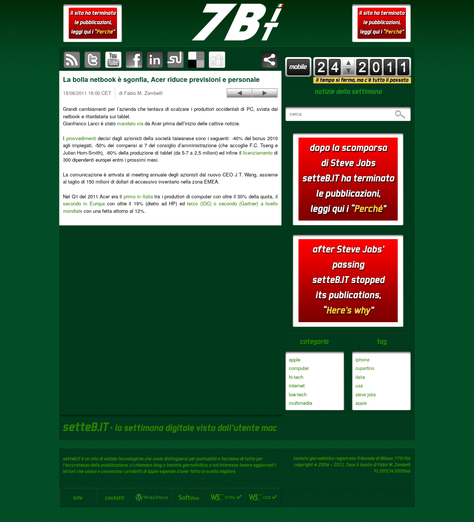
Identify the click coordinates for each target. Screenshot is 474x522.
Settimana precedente (348, 71)
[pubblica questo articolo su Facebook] (134, 60)
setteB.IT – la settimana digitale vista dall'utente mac (237, 22)
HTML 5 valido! (226, 497)
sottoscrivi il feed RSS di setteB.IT (72, 60)
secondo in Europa (84, 203)
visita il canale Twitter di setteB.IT (92, 60)
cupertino (365, 368)
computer (299, 367)
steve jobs (366, 394)
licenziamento (258, 152)
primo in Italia (138, 196)
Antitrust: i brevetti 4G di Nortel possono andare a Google (239, 93)
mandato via (130, 123)
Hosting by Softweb (189, 497)
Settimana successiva (348, 63)
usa (359, 385)
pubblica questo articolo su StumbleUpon (175, 60)
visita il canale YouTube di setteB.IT (113, 60)
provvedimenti (81, 138)
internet (297, 385)
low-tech (298, 394)
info (78, 497)
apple (294, 359)
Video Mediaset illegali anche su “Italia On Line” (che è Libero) (265, 93)
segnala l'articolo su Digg (217, 60)
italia (360, 377)
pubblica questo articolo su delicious (196, 60)
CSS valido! (263, 497)
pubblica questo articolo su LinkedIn (155, 60)
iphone (363, 359)
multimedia (300, 402)
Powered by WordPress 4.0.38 (152, 497)
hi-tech (296, 376)
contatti (115, 497)
